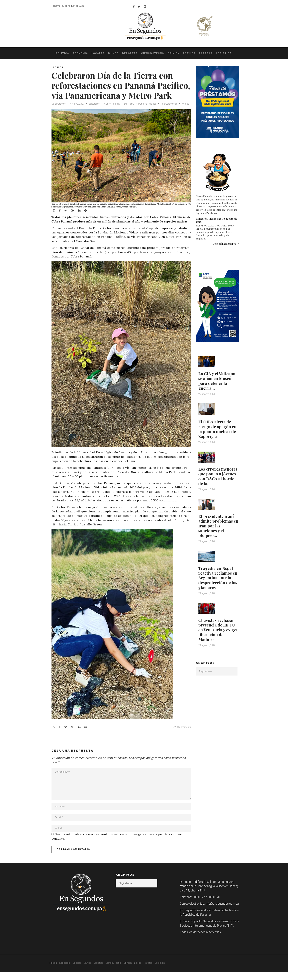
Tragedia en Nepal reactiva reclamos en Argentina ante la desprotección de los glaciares (217, 577)
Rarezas (205, 53)
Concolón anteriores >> (226, 243)
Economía (80, 53)
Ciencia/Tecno (152, 53)
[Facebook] (134, 6)
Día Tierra (129, 103)
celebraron (94, 103)
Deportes (130, 53)
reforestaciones (169, 103)
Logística (224, 53)
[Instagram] (144, 6)
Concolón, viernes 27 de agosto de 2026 (216, 220)
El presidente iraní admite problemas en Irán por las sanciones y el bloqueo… (218, 525)
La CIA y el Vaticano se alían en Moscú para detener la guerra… (216, 381)
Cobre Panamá (112, 103)
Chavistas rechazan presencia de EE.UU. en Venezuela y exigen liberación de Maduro (218, 629)
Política (62, 53)
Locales (98, 53)
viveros (185, 103)
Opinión (174, 53)
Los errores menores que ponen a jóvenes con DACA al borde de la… (218, 476)
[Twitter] (139, 6)
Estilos (189, 53)
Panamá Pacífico (147, 103)
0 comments (184, 727)
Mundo (113, 53)
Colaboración (59, 103)
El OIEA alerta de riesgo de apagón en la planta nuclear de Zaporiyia (217, 429)
